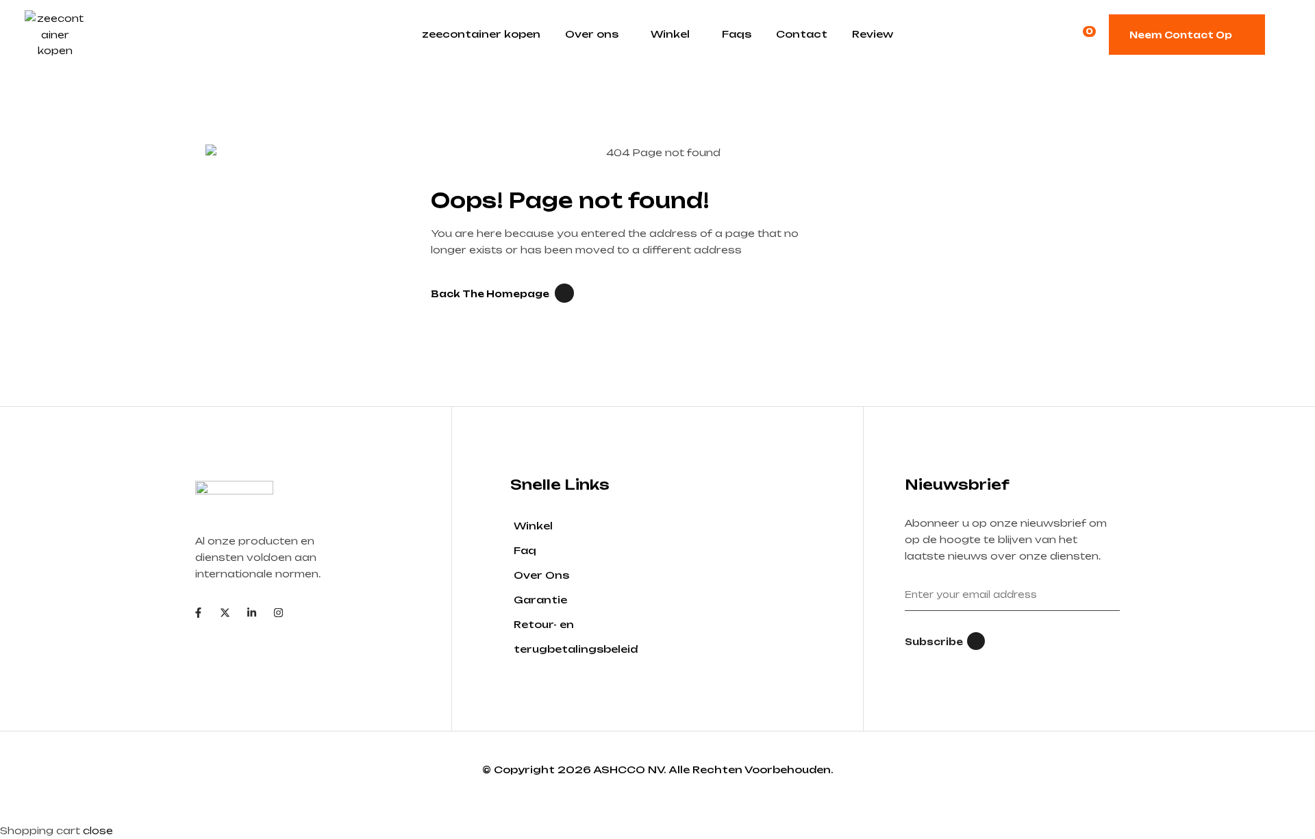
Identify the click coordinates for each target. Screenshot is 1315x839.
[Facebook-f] (198, 613)
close (98, 830)
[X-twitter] (225, 613)
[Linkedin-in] (252, 613)
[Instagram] (278, 613)
